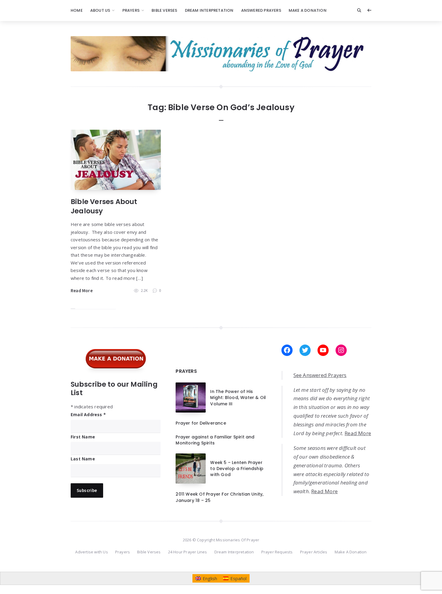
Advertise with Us (91, 552)
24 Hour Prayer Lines (187, 552)
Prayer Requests (277, 552)
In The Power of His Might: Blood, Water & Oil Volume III (238, 397)
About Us (100, 10)
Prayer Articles (313, 552)
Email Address (88, 414)
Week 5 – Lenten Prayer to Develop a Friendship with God (236, 468)
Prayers (131, 10)
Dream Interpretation (209, 10)
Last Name (83, 459)
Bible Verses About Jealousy (104, 206)
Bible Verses (164, 10)
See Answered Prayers (320, 375)
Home (77, 10)
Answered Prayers (261, 10)
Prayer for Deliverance (201, 423)
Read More (82, 290)
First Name (83, 437)
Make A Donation (308, 10)
